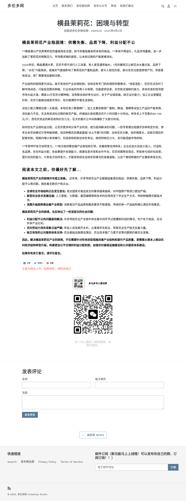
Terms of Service (71, 461)
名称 (25, 379)
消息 (25, 392)
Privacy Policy (47, 461)
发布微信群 (27, 461)
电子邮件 (100, 379)
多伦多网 (15, 6)
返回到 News (95, 435)
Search (12, 461)
